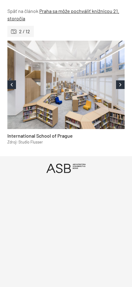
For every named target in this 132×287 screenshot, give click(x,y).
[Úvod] (66, 168)
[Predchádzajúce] (36, 85)
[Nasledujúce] (95, 85)
